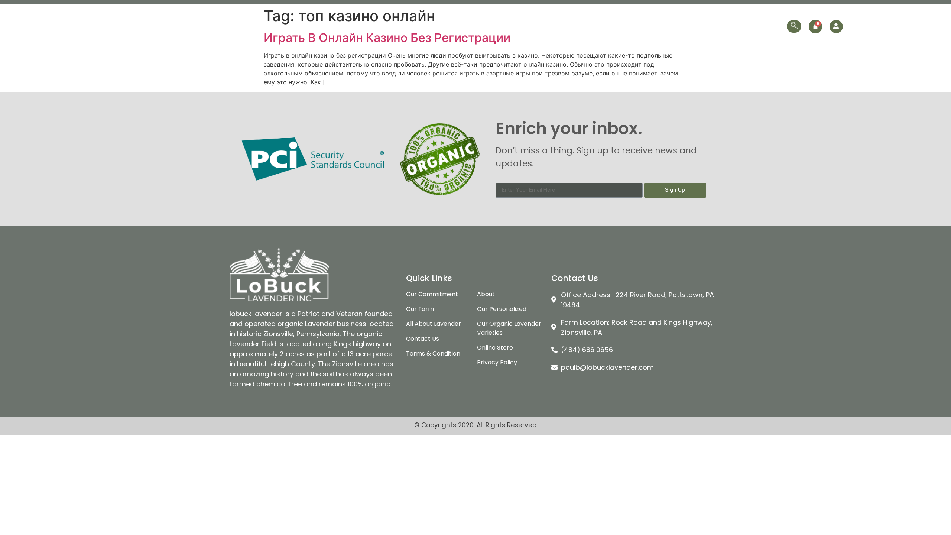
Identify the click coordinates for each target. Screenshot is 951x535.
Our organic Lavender (599, 26)
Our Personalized (671, 26)
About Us (489, 26)
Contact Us (766, 26)
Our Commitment (536, 26)
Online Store (723, 26)
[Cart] (815, 26)
